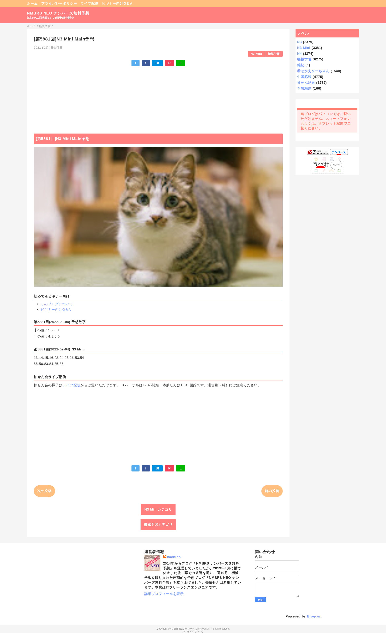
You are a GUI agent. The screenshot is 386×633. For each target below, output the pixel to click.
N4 (299, 54)
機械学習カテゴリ (158, 524)
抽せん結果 (306, 83)
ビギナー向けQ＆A (117, 3)
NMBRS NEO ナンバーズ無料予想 (58, 13)
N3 (299, 42)
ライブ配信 (89, 3)
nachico (174, 557)
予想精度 (304, 88)
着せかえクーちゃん (313, 71)
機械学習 (274, 53)
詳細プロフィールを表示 (164, 594)
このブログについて (57, 304)
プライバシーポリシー (59, 3)
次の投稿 (44, 491)
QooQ (200, 631)
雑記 (300, 65)
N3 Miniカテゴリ (158, 509)
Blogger (314, 616)
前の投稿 (272, 491)
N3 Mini (256, 53)
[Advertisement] (158, 98)
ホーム (32, 3)
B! (157, 63)
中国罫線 (304, 77)
